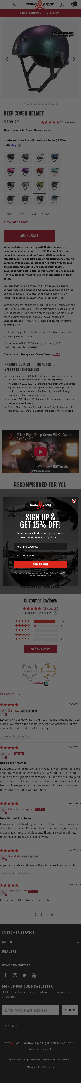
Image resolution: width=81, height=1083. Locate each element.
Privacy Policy (49, 573)
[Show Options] (64, 555)
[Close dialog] (74, 501)
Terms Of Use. (62, 573)
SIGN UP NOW (40, 564)
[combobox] (39, 555)
